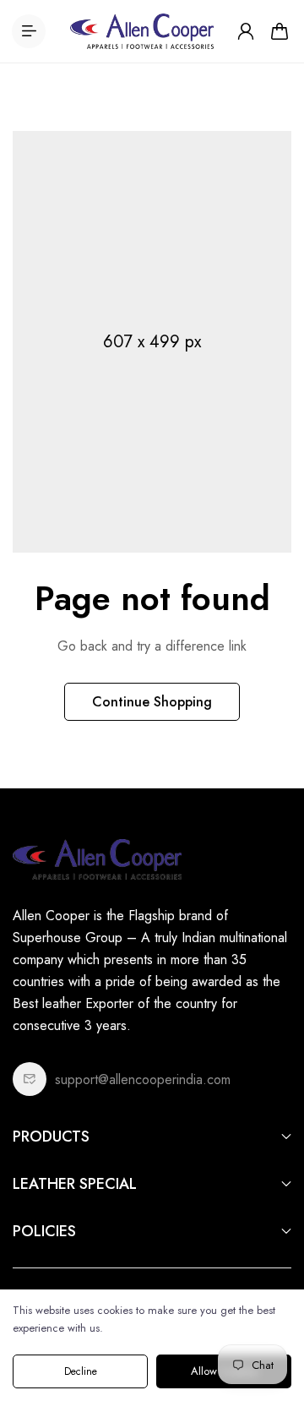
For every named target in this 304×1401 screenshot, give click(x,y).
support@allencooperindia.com (143, 1079)
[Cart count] (279, 31)
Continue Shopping (152, 701)
